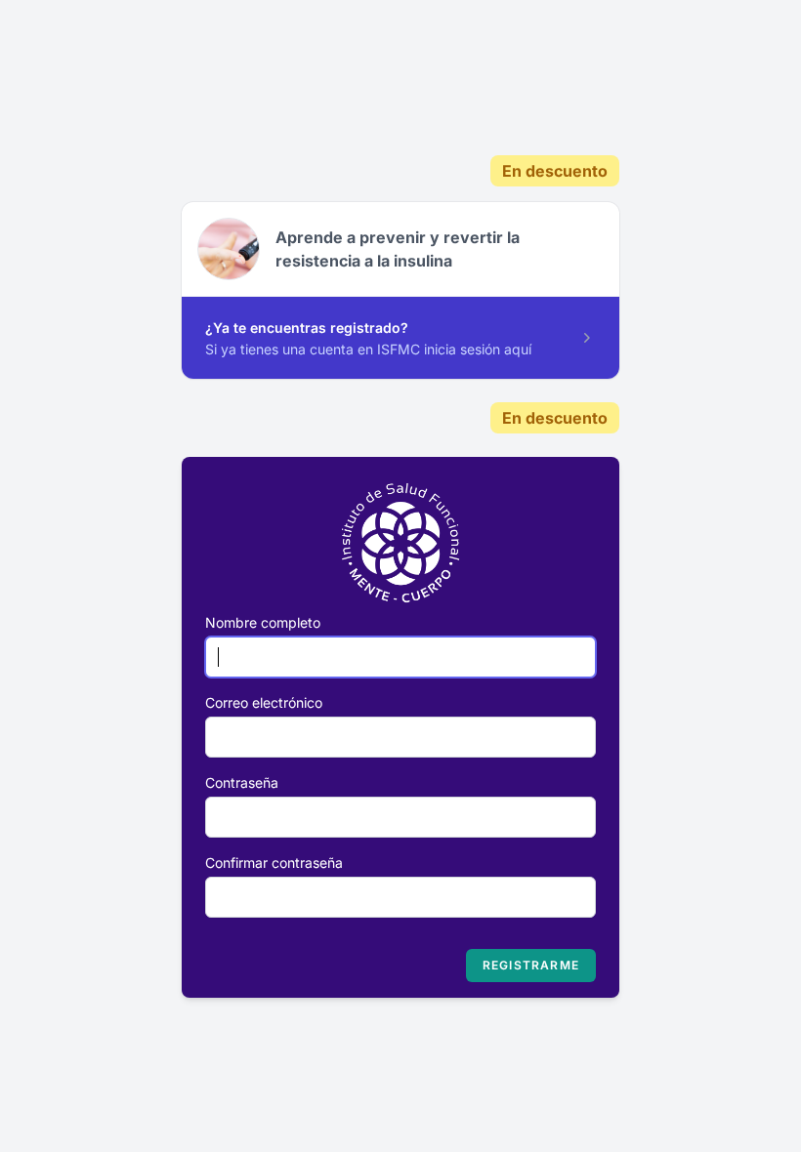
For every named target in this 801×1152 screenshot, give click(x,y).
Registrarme (531, 965)
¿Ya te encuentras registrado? (306, 327)
